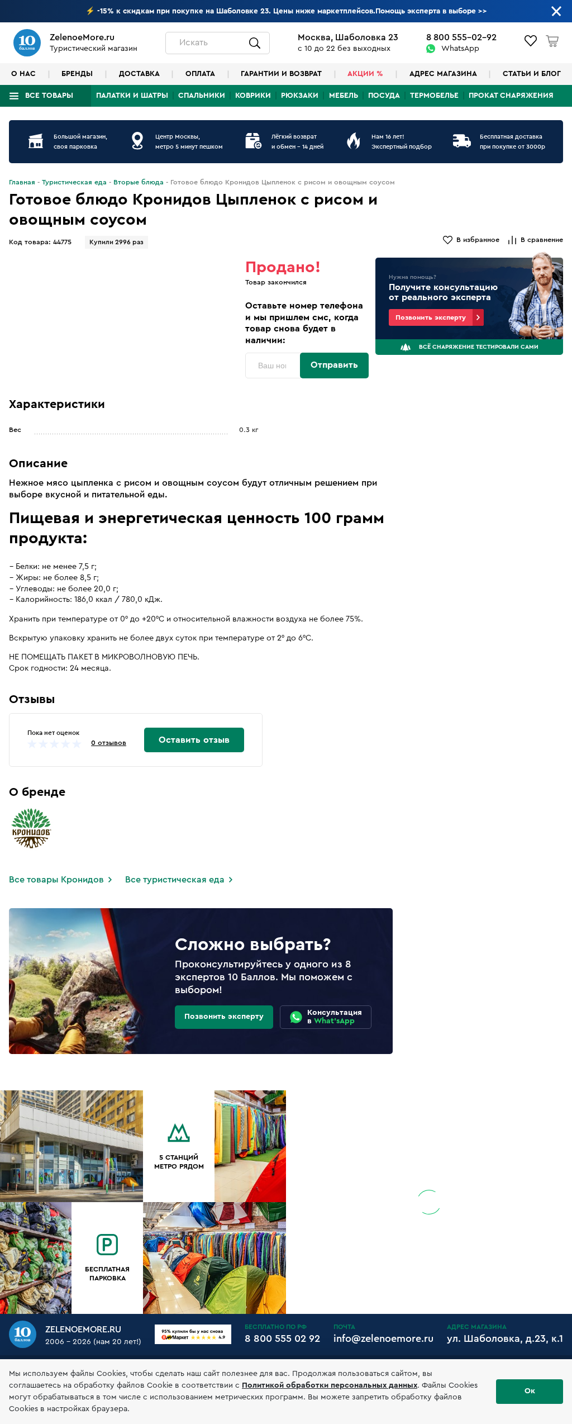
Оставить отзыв (194, 739)
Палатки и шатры (132, 95)
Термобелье (434, 95)
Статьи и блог (532, 74)
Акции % (365, 74)
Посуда (384, 95)
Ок (530, 1391)
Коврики (253, 95)
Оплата (200, 74)
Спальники (201, 95)
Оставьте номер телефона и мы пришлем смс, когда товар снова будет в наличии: (304, 323)
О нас (23, 74)
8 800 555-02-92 (461, 37)
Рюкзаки (299, 95)
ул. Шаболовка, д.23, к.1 (505, 1338)
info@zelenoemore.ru (383, 1338)
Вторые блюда (138, 182)
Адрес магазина (443, 74)
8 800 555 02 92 (282, 1338)
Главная (22, 182)
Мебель (343, 95)
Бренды (77, 74)
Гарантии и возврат (281, 74)
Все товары (49, 95)
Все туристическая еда (175, 879)
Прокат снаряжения (511, 95)
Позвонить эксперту (430, 317)
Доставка (139, 74)
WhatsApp (460, 49)
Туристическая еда (74, 182)
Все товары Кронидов (56, 879)
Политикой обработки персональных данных (329, 1385)
